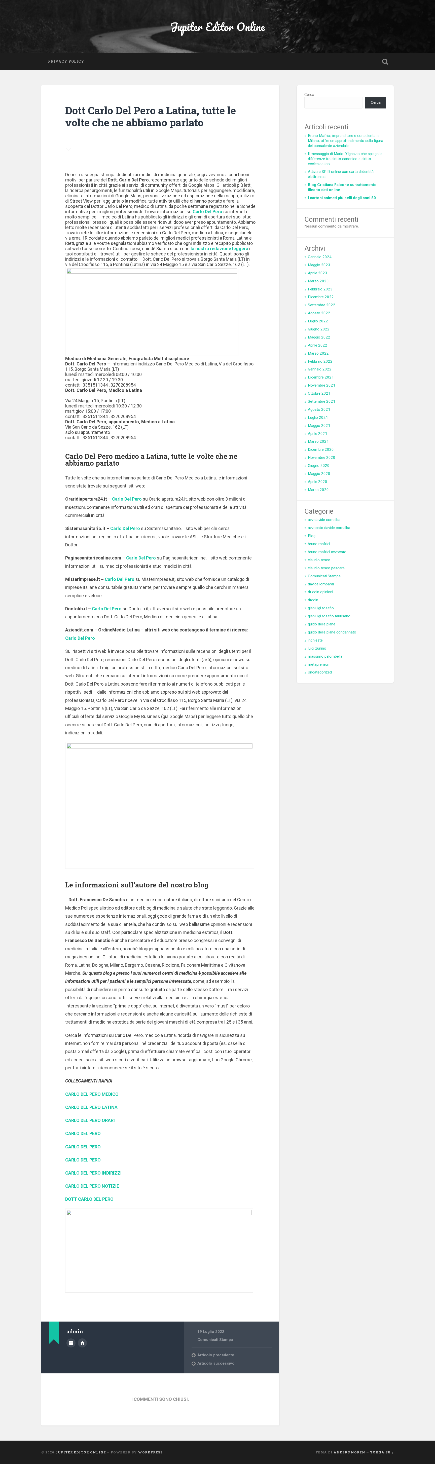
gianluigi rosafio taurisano (329, 616)
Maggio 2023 (319, 265)
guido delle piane (321, 624)
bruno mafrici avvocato (327, 552)
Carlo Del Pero (127, 499)
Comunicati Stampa (215, 1339)
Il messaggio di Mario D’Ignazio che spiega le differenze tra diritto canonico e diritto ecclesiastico (345, 159)
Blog (311, 536)
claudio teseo (319, 560)
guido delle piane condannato (332, 632)
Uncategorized (320, 672)
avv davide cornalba (324, 519)
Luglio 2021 (318, 417)
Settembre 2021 (321, 401)
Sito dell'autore (82, 1342)
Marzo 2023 (318, 281)
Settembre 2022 (321, 305)
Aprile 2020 (317, 481)
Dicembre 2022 (321, 297)
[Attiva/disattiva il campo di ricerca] (385, 61)
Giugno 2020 (319, 465)
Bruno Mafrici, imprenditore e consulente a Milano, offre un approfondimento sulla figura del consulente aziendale (345, 140)
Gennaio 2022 (320, 369)
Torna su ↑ (382, 1452)
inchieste (315, 640)
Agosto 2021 (319, 409)
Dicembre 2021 (321, 377)
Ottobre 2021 (319, 393)
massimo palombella (325, 656)
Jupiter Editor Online (217, 26)
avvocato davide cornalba (329, 527)
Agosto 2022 (319, 313)
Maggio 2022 (319, 337)
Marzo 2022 (318, 353)
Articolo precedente (215, 1355)
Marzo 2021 (318, 441)
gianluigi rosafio (321, 608)
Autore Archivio (71, 1342)
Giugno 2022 (319, 329)
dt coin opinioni (320, 592)
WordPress (150, 1452)
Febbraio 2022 (320, 361)
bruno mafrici (319, 544)
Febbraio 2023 (320, 289)
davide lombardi (321, 584)
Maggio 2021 (319, 425)
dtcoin (313, 600)
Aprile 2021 (317, 433)
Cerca (309, 94)
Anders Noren (349, 1452)
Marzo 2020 (318, 489)
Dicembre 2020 (321, 449)
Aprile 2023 (317, 273)
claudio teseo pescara (326, 568)
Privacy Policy (66, 61)
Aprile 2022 (317, 345)
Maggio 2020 (319, 473)
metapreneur (318, 664)
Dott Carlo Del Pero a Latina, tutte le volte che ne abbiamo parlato (150, 116)
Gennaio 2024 (320, 257)
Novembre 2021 (321, 385)
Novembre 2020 (321, 457)
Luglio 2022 (318, 321)
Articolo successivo (216, 1363)
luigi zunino (317, 648)
